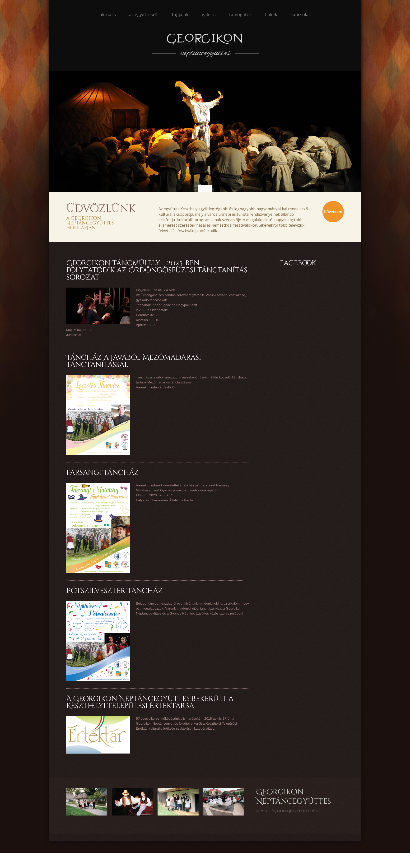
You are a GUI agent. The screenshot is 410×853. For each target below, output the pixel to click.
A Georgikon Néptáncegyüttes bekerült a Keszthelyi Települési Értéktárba (149, 702)
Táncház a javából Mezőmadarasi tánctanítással (133, 361)
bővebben (333, 211)
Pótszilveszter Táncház (114, 591)
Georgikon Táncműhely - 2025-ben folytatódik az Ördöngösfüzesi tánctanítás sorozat (156, 270)
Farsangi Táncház (102, 472)
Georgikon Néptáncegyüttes (293, 797)
